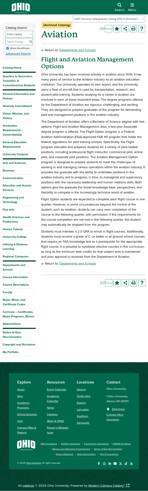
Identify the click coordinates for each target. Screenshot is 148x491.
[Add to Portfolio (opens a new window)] (116, 28)
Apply (21, 389)
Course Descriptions (16, 285)
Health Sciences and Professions (16, 219)
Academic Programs (23, 405)
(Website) (108, 28)
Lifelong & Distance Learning (15, 246)
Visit (20, 421)
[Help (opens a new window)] (141, 28)
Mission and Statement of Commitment (71, 448)
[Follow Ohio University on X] (120, 463)
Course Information (15, 277)
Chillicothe (83, 396)
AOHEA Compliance (70, 443)
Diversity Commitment (17, 106)
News (50, 408)
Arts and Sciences (14, 163)
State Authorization (86, 454)
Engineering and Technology (13, 199)
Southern (82, 416)
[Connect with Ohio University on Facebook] (99, 463)
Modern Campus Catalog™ (106, 485)
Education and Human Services (17, 187)
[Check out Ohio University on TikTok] (126, 463)
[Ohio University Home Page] (26, 447)
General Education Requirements (15, 144)
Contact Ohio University (114, 417)
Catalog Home (12, 68)
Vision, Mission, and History (16, 115)
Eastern (81, 403)
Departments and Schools (14, 267)
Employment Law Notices (96, 443)
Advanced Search (18, 53)
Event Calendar (56, 389)
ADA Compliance (49, 443)
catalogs (28, 485)
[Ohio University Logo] (21, 12)
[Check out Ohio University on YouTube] (115, 463)
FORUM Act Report (122, 443)
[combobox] (109, 18)
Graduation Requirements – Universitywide (13, 130)
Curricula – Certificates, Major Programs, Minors (18, 314)
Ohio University (33, 463)
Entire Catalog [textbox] (14, 34)
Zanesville (83, 423)
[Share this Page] (125, 28)
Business (9, 170)
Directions (118, 409)
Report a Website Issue (57, 430)
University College (15, 237)
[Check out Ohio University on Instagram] (104, 463)
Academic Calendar (53, 398)
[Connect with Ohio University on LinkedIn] (109, 463)
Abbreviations (12, 324)
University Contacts (15, 154)
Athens (81, 389)
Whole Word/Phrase (20, 48)
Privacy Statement (64, 454)
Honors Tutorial (13, 229)
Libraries (52, 414)
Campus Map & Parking (26, 430)
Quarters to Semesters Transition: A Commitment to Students (19, 80)
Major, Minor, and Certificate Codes (14, 302)
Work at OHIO (55, 421)
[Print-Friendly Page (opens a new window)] (133, 28)
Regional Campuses (16, 256)
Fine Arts (8, 209)
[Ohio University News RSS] (131, 463)
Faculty (7, 292)
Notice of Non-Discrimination (12, 334)
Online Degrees (27, 414)
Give (20, 396)
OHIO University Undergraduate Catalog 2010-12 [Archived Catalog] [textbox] (107, 19)
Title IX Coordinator (109, 454)
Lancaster (83, 409)
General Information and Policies (18, 96)
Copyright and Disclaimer (19, 344)
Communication (13, 178)
